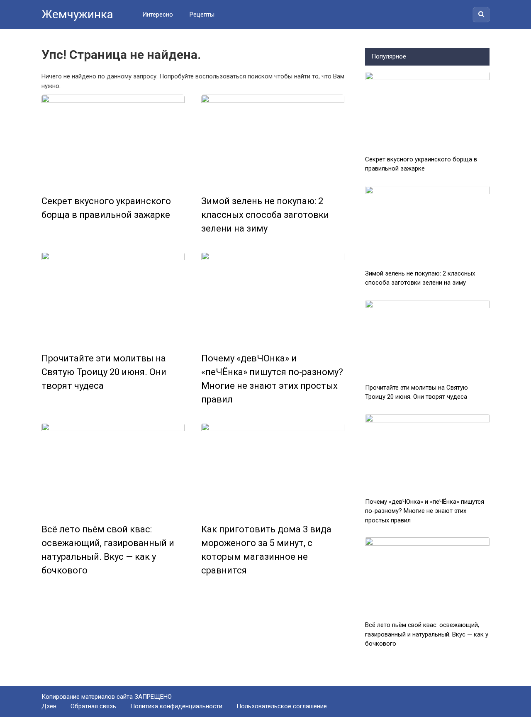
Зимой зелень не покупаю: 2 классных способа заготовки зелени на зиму (265, 215)
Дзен (48, 706)
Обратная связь (93, 706)
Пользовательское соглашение (281, 706)
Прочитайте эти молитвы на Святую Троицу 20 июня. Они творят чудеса (103, 372)
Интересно (157, 14)
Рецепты (202, 14)
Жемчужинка (77, 14)
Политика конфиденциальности (176, 706)
